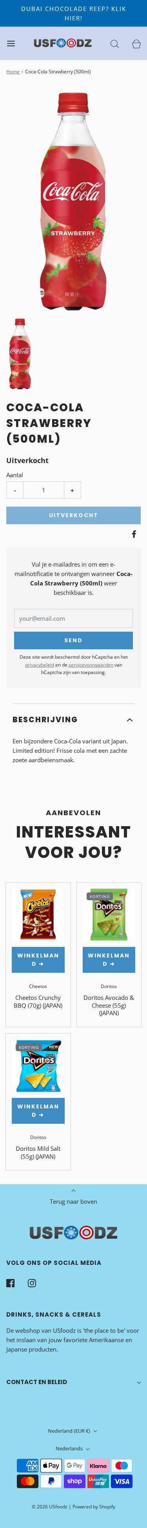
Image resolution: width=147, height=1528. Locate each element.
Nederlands (70, 1448)
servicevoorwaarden (91, 664)
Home (13, 71)
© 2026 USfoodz (49, 1506)
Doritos (109, 986)
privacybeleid (39, 664)
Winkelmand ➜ (38, 960)
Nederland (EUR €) (69, 1430)
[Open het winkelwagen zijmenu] (136, 43)
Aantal (14, 475)
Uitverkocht (73, 515)
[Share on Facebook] (133, 534)
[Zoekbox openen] (114, 43)
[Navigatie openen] (11, 43)
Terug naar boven (73, 1201)
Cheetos (38, 986)
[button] (20, 354)
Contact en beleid (36, 1382)
